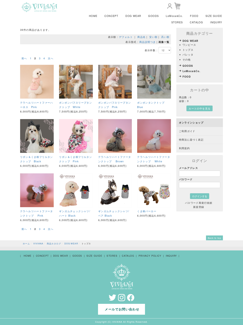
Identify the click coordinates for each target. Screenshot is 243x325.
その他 (187, 59)
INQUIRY (216, 22)
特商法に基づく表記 (191, 139)
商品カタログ (54, 243)
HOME (93, 16)
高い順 (165, 37)
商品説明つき (147, 42)
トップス (188, 49)
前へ (24, 58)
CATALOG (196, 22)
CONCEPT (111, 16)
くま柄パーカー (146, 211)
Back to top (214, 237)
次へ (50, 58)
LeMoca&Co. (174, 16)
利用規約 (184, 148)
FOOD (194, 16)
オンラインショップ (191, 122)
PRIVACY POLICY (150, 255)
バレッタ (188, 54)
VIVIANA (38, 243)
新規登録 (198, 207)
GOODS (153, 16)
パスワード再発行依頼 (198, 203)
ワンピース (189, 44)
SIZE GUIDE (213, 16)
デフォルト (126, 37)
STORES (177, 22)
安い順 (153, 37)
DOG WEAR (133, 16)
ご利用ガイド (187, 131)
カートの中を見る (199, 108)
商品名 (141, 37)
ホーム (26, 243)
